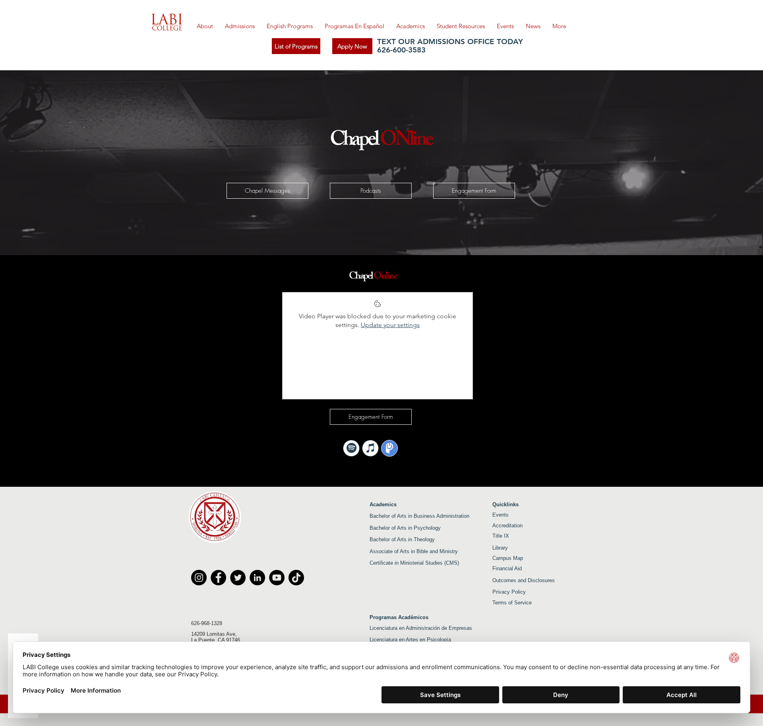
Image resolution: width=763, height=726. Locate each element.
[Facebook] (218, 577)
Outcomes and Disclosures (523, 580)
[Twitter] (238, 577)
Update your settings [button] (390, 325)
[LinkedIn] (257, 577)
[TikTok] (296, 577)
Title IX (500, 536)
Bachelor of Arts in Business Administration (419, 516)
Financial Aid (507, 568)
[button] (290, 26)
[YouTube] (277, 577)
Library (500, 548)
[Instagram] (199, 577)
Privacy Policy (509, 592)
